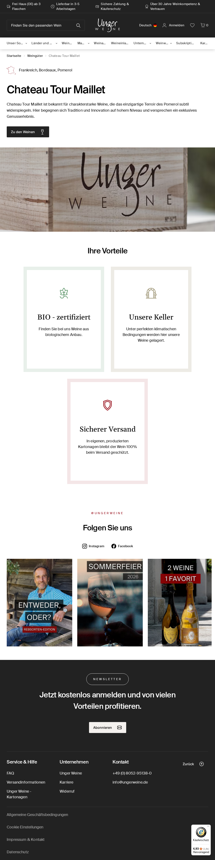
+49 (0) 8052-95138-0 (132, 773)
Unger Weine (71, 773)
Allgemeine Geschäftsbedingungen (37, 814)
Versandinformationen (26, 782)
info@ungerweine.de (130, 782)
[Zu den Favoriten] (192, 25)
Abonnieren (102, 727)
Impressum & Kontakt (26, 839)
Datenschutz (18, 852)
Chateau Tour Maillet (64, 56)
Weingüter (35, 56)
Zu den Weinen (23, 132)
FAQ (10, 773)
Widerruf (67, 791)
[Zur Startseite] (107, 25)
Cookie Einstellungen (25, 827)
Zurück (188, 764)
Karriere (66, 782)
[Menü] (208, 827)
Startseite (14, 56)
